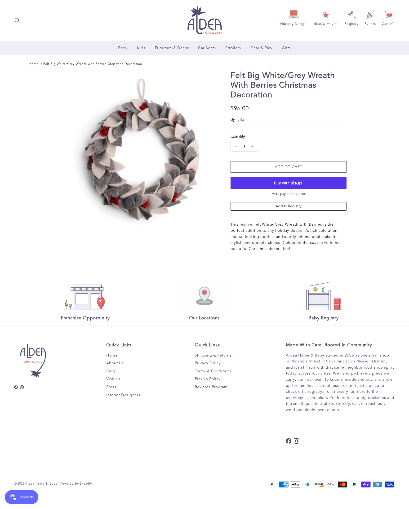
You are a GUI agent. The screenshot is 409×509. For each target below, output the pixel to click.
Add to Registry (289, 206)
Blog (110, 371)
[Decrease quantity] (235, 146)
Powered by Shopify (76, 484)
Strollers (233, 48)
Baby (123, 48)
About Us (115, 363)
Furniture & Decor (172, 48)
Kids (141, 48)
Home (34, 64)
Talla (240, 119)
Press (111, 387)
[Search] (17, 20)
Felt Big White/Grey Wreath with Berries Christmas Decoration (92, 64)
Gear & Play (261, 48)
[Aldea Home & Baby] (204, 20)
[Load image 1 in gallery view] (141, 149)
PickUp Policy (208, 379)
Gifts (286, 48)
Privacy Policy (208, 363)
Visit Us (113, 379)
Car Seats (207, 48)
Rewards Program (211, 387)
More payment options (288, 194)
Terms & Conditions (213, 371)
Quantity (238, 136)
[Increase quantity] (253, 146)
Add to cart (288, 167)
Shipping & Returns (213, 355)
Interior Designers (123, 395)
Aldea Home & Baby (41, 484)
